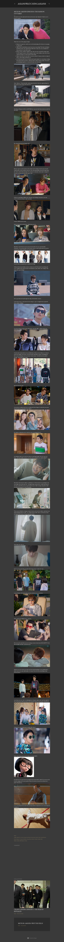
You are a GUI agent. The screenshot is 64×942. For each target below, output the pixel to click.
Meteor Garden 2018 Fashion (19, 840)
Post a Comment (20, 913)
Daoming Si (33, 837)
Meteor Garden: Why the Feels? (30, 923)
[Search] (49, 3)
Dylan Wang (16, 839)
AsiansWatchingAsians (32, 3)
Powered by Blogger (33, 938)
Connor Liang (23, 837)
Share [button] (15, 835)
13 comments (23, 925)
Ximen (26, 840)
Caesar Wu (19, 837)
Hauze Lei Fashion (23, 839)
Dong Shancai (43, 837)
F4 (19, 839)
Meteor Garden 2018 (38, 839)
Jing (28, 839)
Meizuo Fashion (32, 839)
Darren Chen (38, 837)
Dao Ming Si (28, 837)
